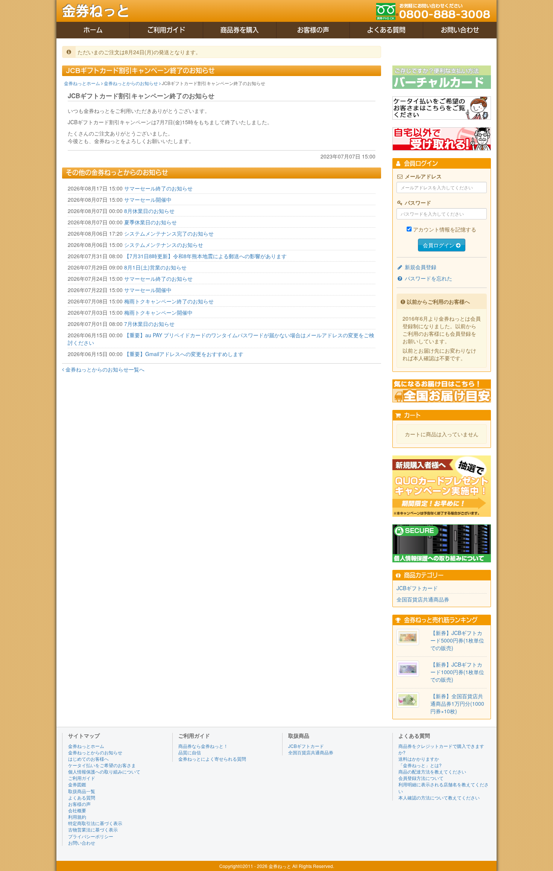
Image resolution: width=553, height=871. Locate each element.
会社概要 (77, 810)
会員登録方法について (421, 778)
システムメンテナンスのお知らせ (163, 244)
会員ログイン (439, 245)
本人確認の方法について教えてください (439, 797)
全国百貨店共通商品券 (423, 599)
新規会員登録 (419, 267)
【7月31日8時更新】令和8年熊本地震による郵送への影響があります (205, 256)
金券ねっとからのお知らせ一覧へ (104, 369)
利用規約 (77, 816)
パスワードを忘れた (427, 278)
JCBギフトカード (417, 588)
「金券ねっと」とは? (420, 765)
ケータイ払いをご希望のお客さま (102, 765)
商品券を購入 (239, 30)
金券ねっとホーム (82, 83)
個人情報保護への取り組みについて (104, 771)
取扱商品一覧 (81, 791)
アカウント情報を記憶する (444, 229)
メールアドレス (422, 176)
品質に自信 (189, 752)
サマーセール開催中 (148, 199)
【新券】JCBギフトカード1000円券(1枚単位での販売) (457, 672)
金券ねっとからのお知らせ (131, 83)
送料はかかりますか (418, 758)
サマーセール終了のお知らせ (158, 188)
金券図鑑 (77, 784)
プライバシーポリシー (90, 836)
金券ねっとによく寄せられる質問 (212, 758)
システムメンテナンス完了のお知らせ (169, 233)
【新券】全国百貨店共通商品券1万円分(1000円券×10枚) (457, 703)
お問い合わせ (460, 30)
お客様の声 (313, 30)
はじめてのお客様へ (88, 758)
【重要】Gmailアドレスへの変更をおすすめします (183, 354)
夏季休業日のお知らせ (150, 222)
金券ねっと (96, 11)
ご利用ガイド (166, 30)
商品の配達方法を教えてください (432, 771)
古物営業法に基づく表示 (93, 829)
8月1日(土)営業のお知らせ (155, 267)
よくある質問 (386, 30)
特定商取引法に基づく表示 (95, 823)
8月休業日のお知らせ (149, 211)
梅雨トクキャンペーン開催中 (158, 312)
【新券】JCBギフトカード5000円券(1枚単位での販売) (457, 640)
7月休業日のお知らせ (149, 323)
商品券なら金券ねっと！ (203, 746)
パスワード (417, 202)
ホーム (93, 30)
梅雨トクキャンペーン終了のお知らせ (169, 301)
